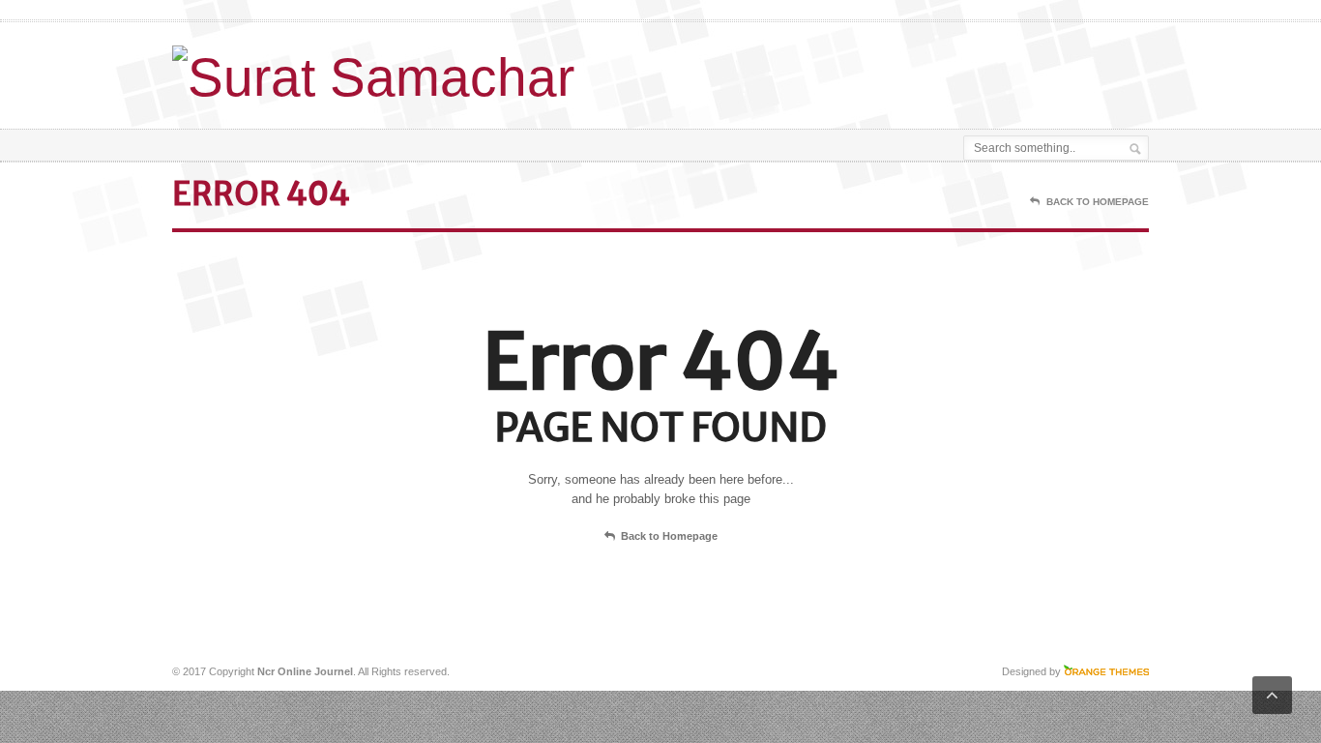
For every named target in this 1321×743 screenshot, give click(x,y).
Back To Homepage (1097, 201)
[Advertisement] (922, 71)
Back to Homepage (669, 536)
